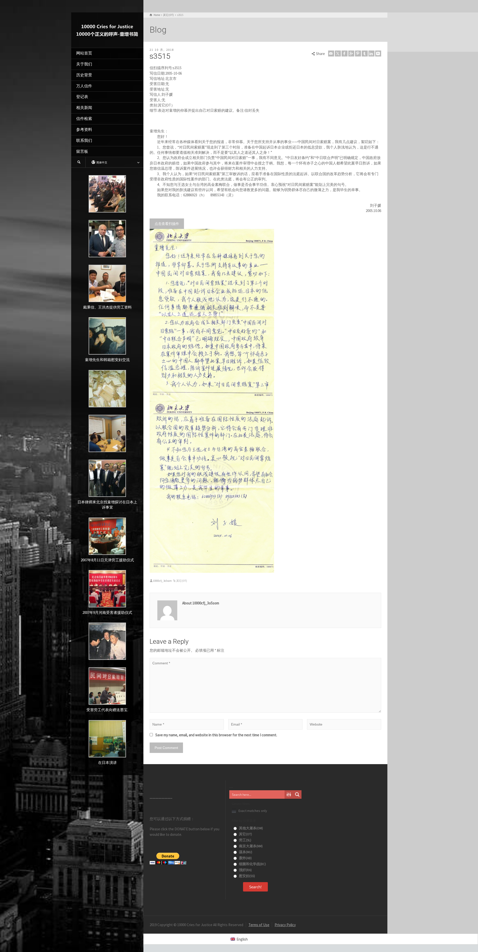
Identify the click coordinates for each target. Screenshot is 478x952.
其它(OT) (181, 580)
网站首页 (84, 53)
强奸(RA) (245, 870)
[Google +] (351, 53)
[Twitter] (338, 53)
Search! (255, 886)
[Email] (331, 53)
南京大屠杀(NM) (250, 846)
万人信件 (84, 86)
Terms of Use (258, 924)
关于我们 (84, 64)
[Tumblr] (365, 53)
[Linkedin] (371, 53)
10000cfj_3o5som (162, 580)
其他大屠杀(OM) (250, 828)
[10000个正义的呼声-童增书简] (107, 29)
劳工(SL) (244, 840)
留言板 (82, 151)
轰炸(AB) (245, 858)
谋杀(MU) (245, 852)
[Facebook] (345, 53)
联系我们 (84, 140)
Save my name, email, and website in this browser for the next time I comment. (216, 735)
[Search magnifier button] (297, 794)
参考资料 (84, 129)
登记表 (82, 96)
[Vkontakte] (378, 53)
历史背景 (84, 75)
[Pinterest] (358, 53)
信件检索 (84, 118)
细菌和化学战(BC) (252, 864)
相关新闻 (84, 107)
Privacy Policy (285, 924)
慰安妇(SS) (246, 876)
